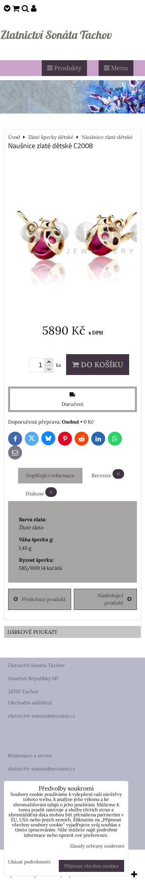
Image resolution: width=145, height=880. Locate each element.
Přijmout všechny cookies (91, 866)
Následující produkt (110, 599)
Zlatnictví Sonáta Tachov (56, 34)
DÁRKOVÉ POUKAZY (32, 631)
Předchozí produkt (44, 599)
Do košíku (101, 364)
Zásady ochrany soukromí (97, 846)
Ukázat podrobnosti (29, 861)
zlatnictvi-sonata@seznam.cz (41, 716)
